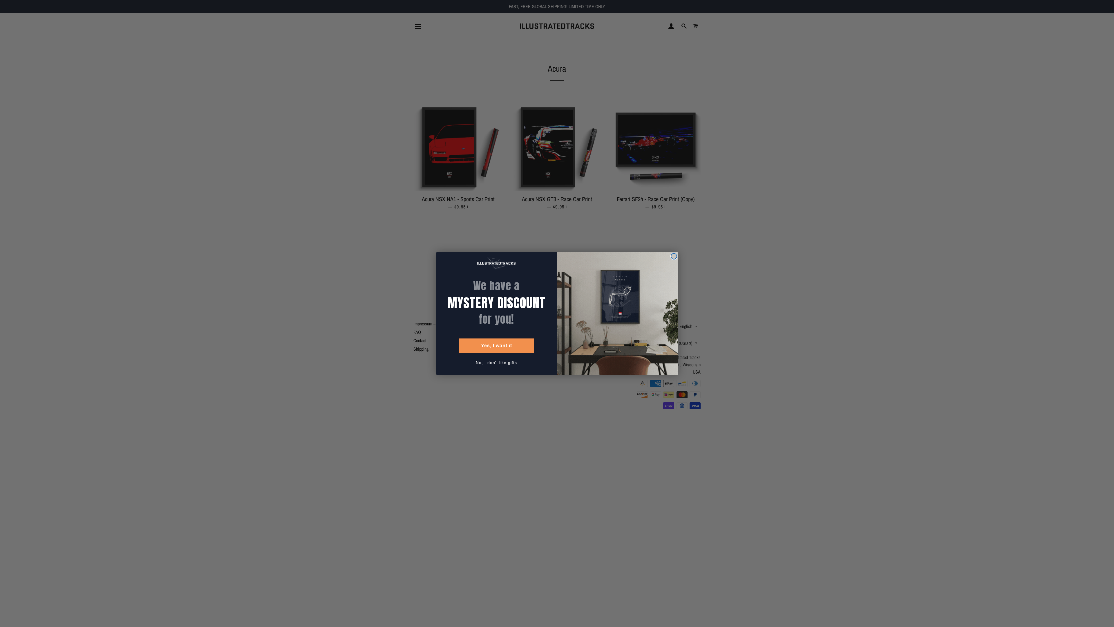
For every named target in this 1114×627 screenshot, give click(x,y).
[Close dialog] (674, 256)
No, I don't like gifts (496, 362)
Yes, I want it (496, 345)
